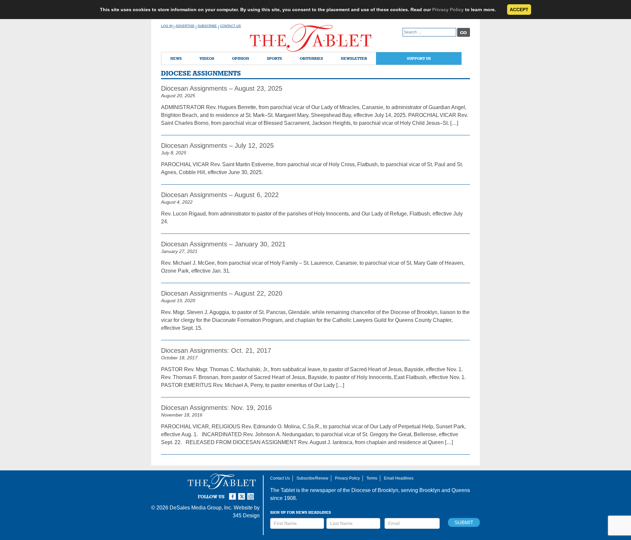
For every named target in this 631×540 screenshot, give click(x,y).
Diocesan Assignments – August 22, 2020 (221, 293)
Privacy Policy (448, 9)
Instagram (251, 493)
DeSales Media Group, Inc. (201, 507)
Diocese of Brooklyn (374, 490)
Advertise (185, 26)
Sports (274, 58)
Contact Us (230, 26)
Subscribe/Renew (312, 478)
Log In (167, 26)
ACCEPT (519, 9)
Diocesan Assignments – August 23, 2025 (221, 88)
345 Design (246, 515)
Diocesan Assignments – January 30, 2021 (223, 244)
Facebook (233, 493)
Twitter (242, 493)
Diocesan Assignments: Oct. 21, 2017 (216, 350)
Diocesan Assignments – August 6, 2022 (220, 194)
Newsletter (354, 58)
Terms (371, 478)
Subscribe (207, 26)
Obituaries (311, 58)
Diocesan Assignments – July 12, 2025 (217, 145)
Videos (206, 58)
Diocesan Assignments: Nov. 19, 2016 (216, 407)
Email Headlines (398, 478)
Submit (464, 522)
